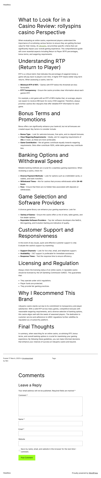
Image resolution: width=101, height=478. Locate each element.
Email (21, 429)
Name (21, 419)
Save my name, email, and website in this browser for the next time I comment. (48, 450)
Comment (23, 395)
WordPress (93, 473)
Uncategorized (27, 358)
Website (21, 439)
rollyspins (42, 46)
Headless (7, 5)
